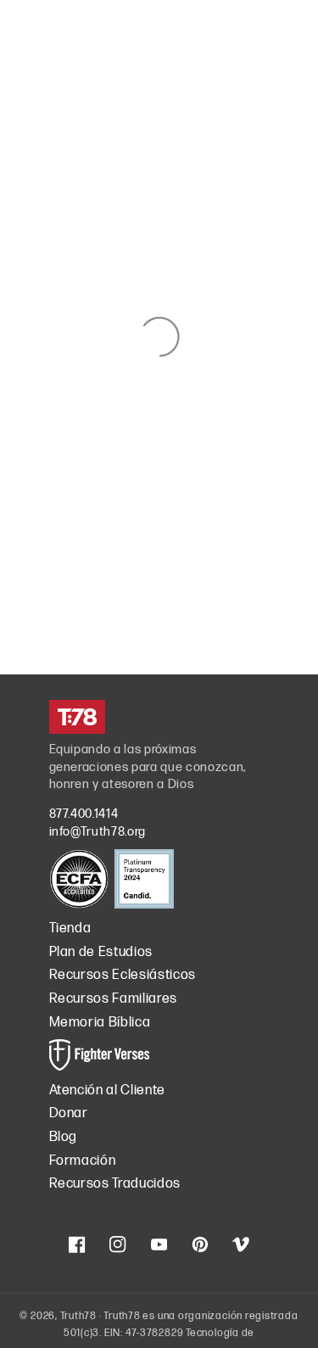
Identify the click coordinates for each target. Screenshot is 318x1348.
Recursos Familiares (113, 999)
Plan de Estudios (101, 952)
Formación (82, 1161)
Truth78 (78, 1316)
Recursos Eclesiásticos (123, 975)
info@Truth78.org (98, 832)
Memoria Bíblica (100, 1023)
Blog (63, 1137)
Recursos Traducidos (115, 1184)
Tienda (70, 928)
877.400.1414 (84, 814)
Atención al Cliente (107, 1090)
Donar (68, 1113)
